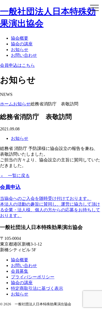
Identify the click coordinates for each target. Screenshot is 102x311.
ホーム (6, 104)
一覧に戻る (15, 175)
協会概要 (19, 38)
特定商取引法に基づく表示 (37, 288)
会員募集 (19, 271)
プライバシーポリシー (32, 277)
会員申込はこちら (17, 65)
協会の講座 (22, 44)
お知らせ (19, 49)
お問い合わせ (24, 55)
